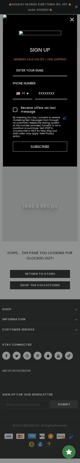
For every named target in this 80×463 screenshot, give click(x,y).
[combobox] (22, 93)
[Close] (72, 19)
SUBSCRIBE (40, 146)
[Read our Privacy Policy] (64, 118)
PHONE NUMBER (24, 83)
